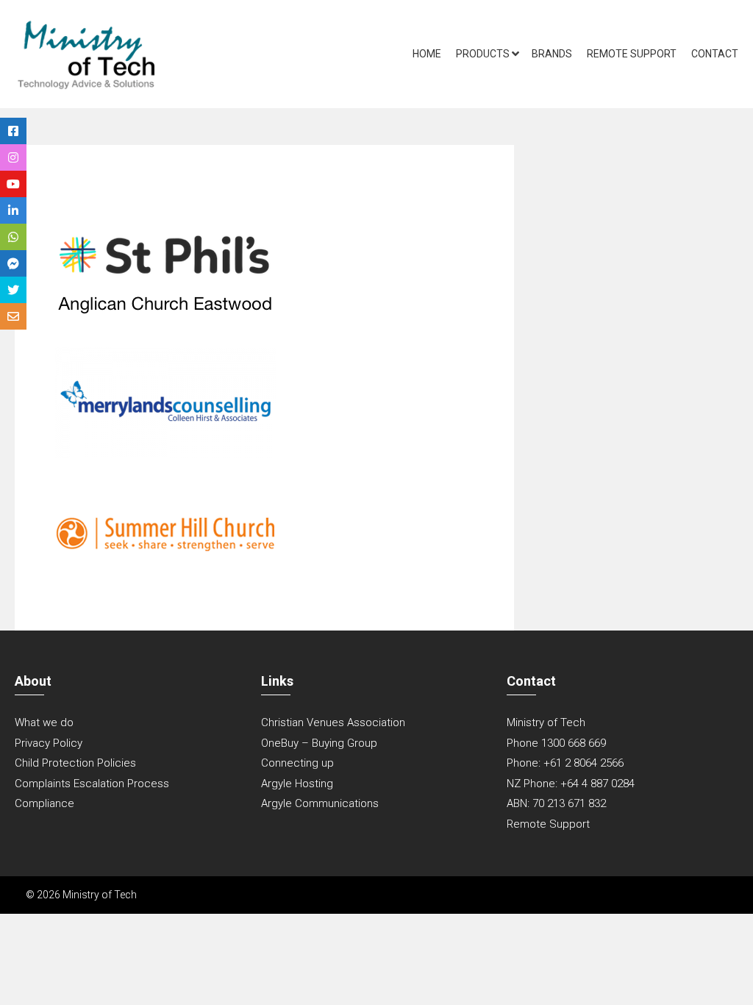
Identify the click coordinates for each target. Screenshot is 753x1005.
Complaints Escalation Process (92, 783)
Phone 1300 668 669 (556, 743)
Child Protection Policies (75, 763)
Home (427, 54)
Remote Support (632, 54)
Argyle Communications (320, 803)
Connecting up (297, 763)
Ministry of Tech (546, 722)
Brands (552, 54)
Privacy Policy (48, 743)
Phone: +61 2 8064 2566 (565, 763)
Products (483, 54)
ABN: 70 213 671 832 (556, 803)
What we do (44, 722)
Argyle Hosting (297, 783)
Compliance (44, 803)
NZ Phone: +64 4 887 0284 (571, 783)
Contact (714, 54)
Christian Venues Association (333, 722)
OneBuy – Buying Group (319, 743)
